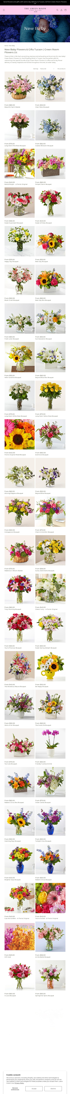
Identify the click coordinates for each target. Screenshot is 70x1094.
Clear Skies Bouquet (42, 107)
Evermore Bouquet (41, 455)
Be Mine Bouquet (41, 1034)
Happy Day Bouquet (11, 261)
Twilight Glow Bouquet (43, 841)
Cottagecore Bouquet (12, 532)
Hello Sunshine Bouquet (13, 377)
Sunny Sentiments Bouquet (44, 570)
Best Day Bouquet (41, 261)
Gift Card (8, 957)
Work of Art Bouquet (12, 725)
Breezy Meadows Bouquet (13, 1034)
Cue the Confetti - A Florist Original (17, 918)
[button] (4, 10)
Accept (34, 1089)
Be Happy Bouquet (41, 686)
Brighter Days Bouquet (13, 880)
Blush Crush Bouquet (12, 300)
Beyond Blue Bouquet (42, 493)
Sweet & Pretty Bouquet (43, 223)
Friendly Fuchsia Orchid (43, 764)
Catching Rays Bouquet (13, 841)
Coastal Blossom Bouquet (44, 145)
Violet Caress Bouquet (43, 802)
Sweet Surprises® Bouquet (14, 223)
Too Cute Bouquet (11, 764)
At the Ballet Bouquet (42, 957)
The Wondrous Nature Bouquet (15, 686)
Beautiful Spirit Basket (12, 107)
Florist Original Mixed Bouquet (15, 455)
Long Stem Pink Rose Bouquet (15, 145)
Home (6, 45)
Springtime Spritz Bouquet (44, 995)
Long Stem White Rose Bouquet (16, 416)
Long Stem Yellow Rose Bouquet (46, 416)
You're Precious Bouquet (13, 648)
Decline (53, 1089)
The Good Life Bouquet (43, 725)
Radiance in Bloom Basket (14, 570)
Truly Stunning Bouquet (13, 609)
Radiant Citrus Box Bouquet (14, 802)
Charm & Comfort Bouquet (44, 532)
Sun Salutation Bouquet (43, 339)
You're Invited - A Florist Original (46, 918)
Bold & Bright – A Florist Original (16, 184)
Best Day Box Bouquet (43, 300)
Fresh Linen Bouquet (12, 339)
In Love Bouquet (10, 995)
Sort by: (35, 69)
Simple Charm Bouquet (43, 184)
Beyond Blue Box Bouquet (44, 377)
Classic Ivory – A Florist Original (46, 609)
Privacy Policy (19, 1083)
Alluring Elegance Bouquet (14, 493)
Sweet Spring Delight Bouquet (46, 648)
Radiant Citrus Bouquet (43, 880)
